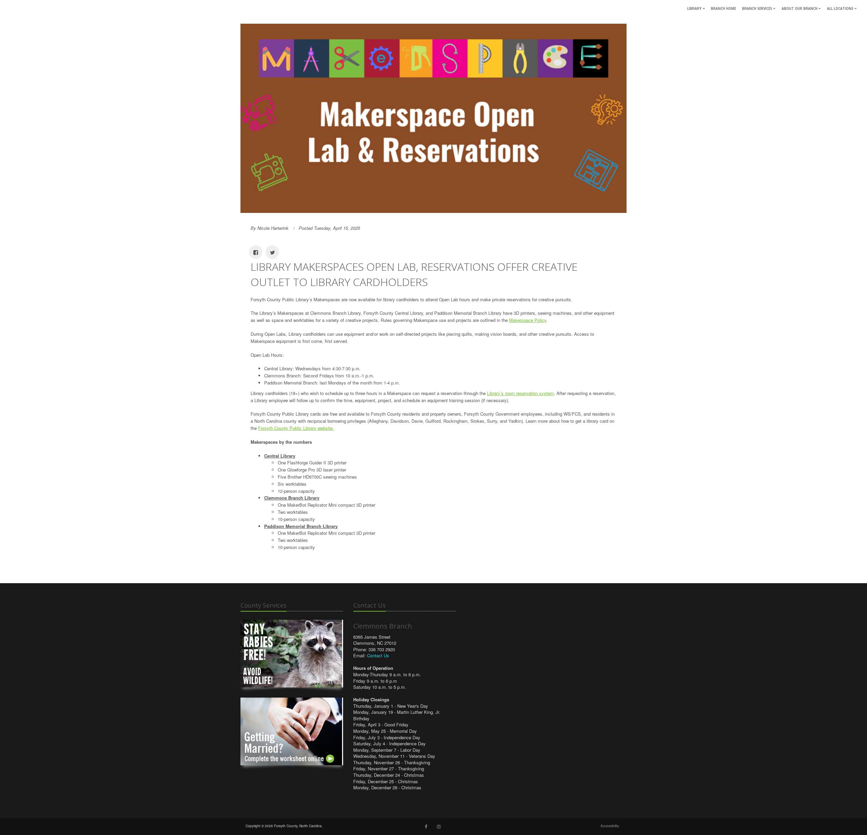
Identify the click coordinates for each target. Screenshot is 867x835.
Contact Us (378, 655)
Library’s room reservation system (520, 393)
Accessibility (609, 825)
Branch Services (757, 8)
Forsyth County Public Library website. (296, 428)
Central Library (279, 456)
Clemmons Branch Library (291, 498)
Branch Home (723, 8)
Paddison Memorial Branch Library (301, 526)
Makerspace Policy (527, 320)
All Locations (840, 8)
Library (694, 8)
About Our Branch (800, 8)
